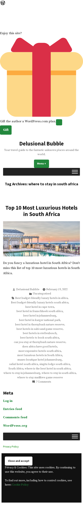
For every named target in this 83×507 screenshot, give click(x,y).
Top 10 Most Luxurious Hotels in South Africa (41, 210)
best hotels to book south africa (39, 337)
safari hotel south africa (23, 364)
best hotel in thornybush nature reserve (39, 324)
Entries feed (12, 409)
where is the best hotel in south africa (48, 368)
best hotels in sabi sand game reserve (39, 329)
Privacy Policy (11, 446)
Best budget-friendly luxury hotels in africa (41, 298)
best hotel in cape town (39, 307)
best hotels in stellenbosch (40, 333)
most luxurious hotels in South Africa (39, 355)
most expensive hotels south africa (39, 351)
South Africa (15, 368)
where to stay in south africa (59, 373)
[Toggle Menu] (75, 172)
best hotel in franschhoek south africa (39, 311)
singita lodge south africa (54, 364)
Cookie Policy (20, 485)
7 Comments (43, 382)
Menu (43, 163)
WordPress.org (15, 426)
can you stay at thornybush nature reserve (39, 342)
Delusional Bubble (41, 143)
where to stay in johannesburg (21, 373)
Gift (5, 130)
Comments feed (15, 417)
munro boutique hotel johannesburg (39, 360)
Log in (8, 401)
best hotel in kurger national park (39, 320)
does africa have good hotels (39, 346)
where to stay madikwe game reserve (40, 377)
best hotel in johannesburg (39, 315)
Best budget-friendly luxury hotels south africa (39, 302)
